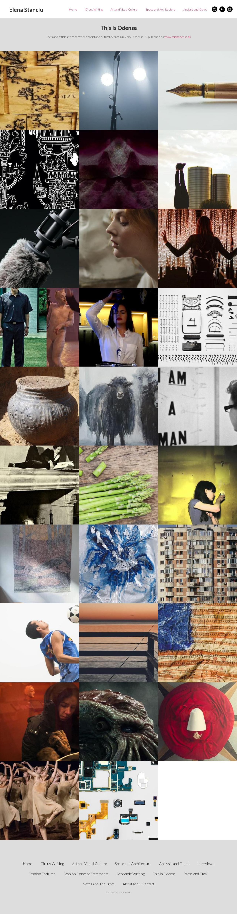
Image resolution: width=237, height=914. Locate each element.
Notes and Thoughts (99, 884)
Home (73, 9)
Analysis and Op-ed (195, 9)
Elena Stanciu (26, 9)
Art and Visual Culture (124, 9)
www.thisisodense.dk (177, 36)
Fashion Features (42, 873)
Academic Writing (130, 873)
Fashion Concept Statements (86, 873)
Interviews (206, 863)
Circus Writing (94, 9)
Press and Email (196, 873)
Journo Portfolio (123, 892)
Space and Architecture (160, 9)
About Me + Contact (138, 884)
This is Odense (164, 873)
